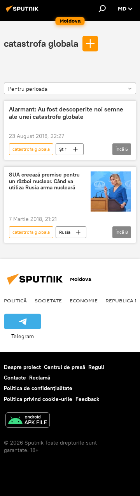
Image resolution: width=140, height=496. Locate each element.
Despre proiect (22, 367)
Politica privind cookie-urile (38, 398)
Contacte (15, 377)
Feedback (87, 398)
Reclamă (39, 377)
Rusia (64, 232)
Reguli (96, 367)
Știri (63, 149)
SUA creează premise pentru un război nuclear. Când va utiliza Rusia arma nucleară (44, 181)
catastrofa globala (41, 43)
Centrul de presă (64, 367)
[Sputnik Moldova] (23, 11)
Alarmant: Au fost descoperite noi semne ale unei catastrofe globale (66, 113)
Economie (84, 300)
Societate (48, 300)
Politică (15, 300)
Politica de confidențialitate (38, 388)
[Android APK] (27, 421)
